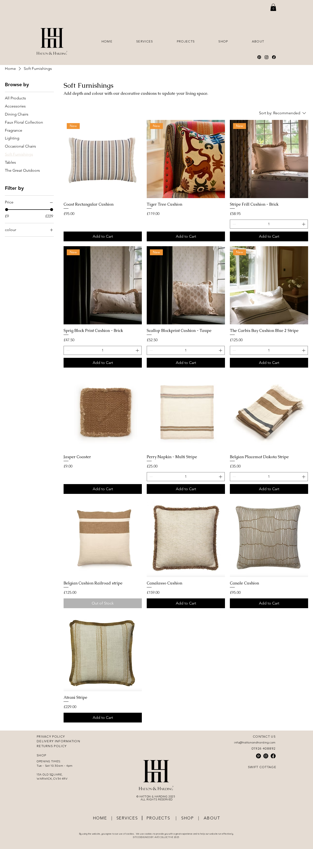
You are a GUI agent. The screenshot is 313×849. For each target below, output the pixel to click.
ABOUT (212, 818)
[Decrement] (234, 224)
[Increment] (304, 224)
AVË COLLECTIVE (164, 837)
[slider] (7, 209)
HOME (100, 818)
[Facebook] (273, 57)
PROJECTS (160, 818)
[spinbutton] (269, 224)
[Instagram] (266, 57)
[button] (273, 7)
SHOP (187, 818)
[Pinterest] (259, 57)
